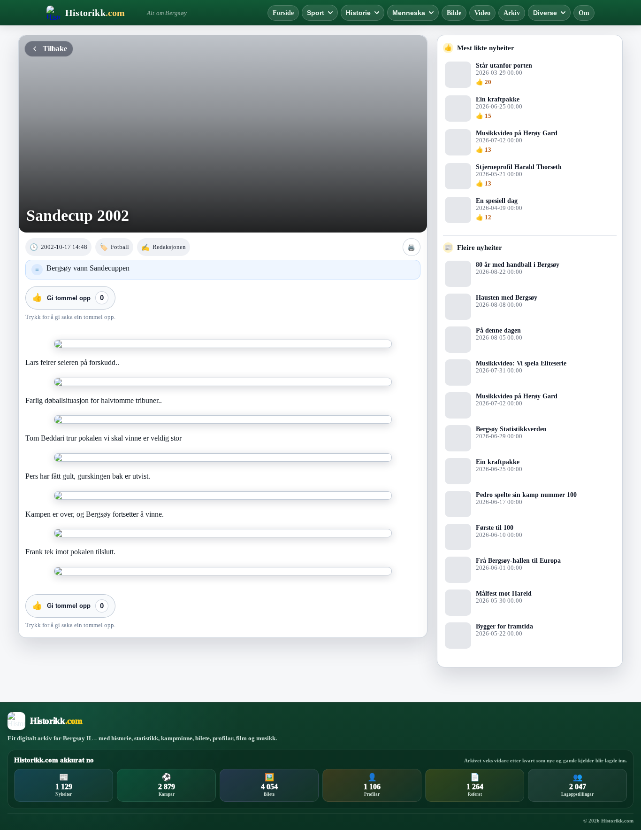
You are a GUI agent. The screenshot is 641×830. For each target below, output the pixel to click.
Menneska (408, 12)
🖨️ (411, 247)
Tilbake (55, 49)
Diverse (545, 12)
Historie (358, 12)
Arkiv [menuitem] (512, 12)
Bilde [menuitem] (454, 12)
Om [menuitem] (584, 12)
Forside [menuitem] (283, 12)
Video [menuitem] (482, 12)
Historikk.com (617, 820)
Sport (315, 12)
